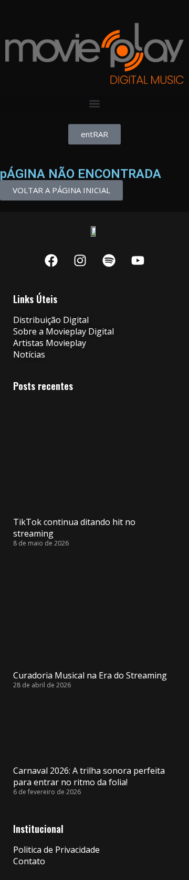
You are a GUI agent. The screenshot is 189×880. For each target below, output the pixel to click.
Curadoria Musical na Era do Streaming (90, 675)
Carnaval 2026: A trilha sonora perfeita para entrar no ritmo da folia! (89, 776)
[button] (94, 104)
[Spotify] (109, 260)
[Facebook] (51, 260)
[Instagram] (80, 260)
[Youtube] (138, 260)
